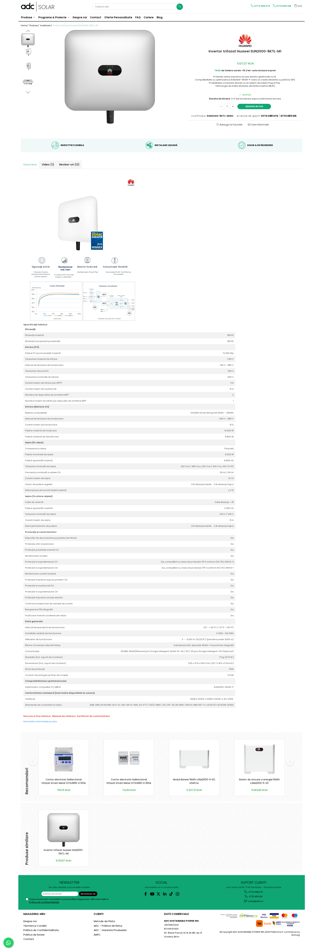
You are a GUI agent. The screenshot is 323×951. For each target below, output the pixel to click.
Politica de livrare (34, 934)
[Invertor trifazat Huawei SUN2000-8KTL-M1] (110, 77)
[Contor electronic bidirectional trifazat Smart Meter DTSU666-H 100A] (63, 759)
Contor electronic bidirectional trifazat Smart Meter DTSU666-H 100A (64, 781)
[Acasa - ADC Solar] (38, 7)
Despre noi (30, 921)
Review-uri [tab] (69, 164)
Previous (28, 31)
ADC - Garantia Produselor (110, 930)
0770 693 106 (255, 896)
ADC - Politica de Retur (108, 925)
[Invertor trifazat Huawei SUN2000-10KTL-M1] (63, 830)
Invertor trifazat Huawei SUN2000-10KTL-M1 (63, 851)
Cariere (149, 17)
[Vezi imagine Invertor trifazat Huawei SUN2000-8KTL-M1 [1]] (28, 52)
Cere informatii (259, 124)
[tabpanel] (110, 77)
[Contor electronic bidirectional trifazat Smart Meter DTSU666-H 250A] (128, 759)
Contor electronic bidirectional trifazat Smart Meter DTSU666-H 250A (128, 781)
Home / (25, 25)
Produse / (34, 25)
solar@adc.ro (255, 901)
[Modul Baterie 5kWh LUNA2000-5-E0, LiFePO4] (194, 759)
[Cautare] (179, 7)
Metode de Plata (104, 921)
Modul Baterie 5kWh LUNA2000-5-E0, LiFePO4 (194, 781)
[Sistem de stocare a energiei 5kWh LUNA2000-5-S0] (259, 759)
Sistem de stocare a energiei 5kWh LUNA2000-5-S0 (259, 781)
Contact (28, 939)
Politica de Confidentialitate (44, 902)
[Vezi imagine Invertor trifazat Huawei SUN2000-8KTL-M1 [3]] (28, 81)
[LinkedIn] (165, 894)
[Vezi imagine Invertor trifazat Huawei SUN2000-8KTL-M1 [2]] (28, 66)
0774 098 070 (255, 892)
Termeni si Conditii (34, 925)
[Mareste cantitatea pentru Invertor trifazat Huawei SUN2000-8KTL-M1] (232, 106)
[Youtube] (152, 894)
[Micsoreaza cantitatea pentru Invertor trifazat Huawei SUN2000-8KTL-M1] (221, 106)
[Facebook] (146, 894)
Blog (160, 17)
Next (28, 92)
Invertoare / (46, 25)
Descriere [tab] (30, 164)
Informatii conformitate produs (40, 721)
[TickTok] (171, 894)
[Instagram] (178, 894)
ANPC (97, 934)
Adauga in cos (254, 106)
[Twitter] (158, 894)
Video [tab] (48, 164)
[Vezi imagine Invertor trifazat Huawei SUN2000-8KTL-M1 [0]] (28, 40)
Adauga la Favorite (230, 124)
